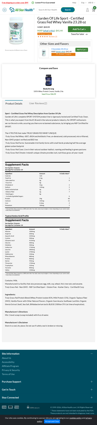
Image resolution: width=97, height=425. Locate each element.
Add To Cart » (79, 29)
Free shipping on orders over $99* (15, 3)
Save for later (77, 34)
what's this (48, 30)
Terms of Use (8, 374)
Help (74, 3)
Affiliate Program (10, 366)
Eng (82, 3)
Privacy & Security (11, 370)
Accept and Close (52, 421)
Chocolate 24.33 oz (59, 49)
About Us (6, 358)
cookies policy (75, 418)
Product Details (13, 103)
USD (90, 3)
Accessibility (8, 362)
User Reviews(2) (38, 103)
